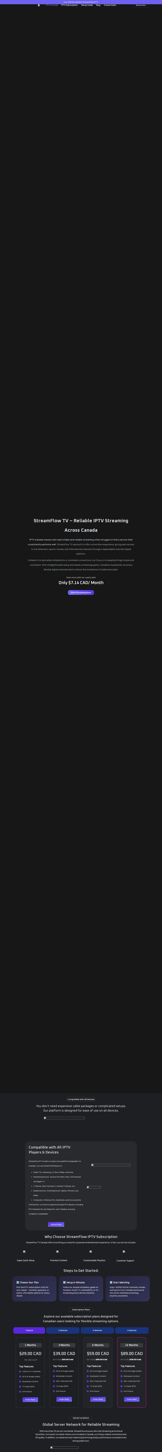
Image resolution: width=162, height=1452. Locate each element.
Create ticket (110, 5)
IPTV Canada (52, 5)
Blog (98, 5)
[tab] (29, 1330)
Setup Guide (87, 5)
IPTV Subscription (69, 5)
